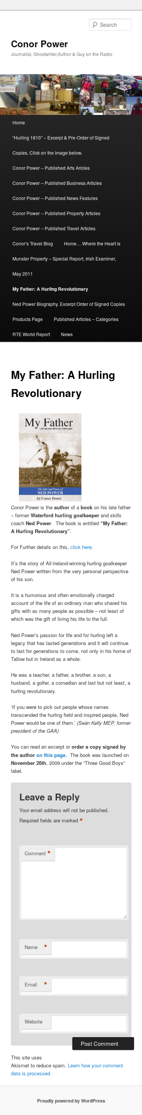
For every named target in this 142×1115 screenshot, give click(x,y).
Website (33, 1021)
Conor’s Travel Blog (32, 243)
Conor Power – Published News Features (55, 198)
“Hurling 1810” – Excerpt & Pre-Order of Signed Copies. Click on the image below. (60, 145)
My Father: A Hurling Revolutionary (50, 288)
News (67, 334)
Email (36, 985)
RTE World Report (31, 334)
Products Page (27, 319)
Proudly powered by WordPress (71, 1100)
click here (81, 547)
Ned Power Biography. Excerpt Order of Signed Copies (68, 304)
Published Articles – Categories (86, 319)
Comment (38, 853)
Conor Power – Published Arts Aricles (51, 167)
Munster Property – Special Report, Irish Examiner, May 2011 (64, 266)
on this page (51, 754)
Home (18, 122)
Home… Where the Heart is (92, 243)
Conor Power (39, 43)
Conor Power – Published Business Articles (57, 183)
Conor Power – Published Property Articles (56, 213)
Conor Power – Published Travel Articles (53, 228)
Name (36, 947)
